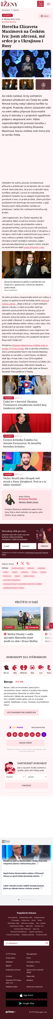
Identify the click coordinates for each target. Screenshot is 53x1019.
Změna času (25, 920)
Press (28, 958)
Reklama (9, 962)
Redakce (29, 980)
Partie (34, 920)
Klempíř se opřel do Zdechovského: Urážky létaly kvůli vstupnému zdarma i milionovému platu (25, 862)
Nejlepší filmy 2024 (25, 917)
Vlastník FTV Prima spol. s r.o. (13, 981)
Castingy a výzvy (33, 962)
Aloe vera (36, 929)
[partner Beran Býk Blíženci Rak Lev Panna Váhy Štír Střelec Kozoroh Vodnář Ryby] (37, 777)
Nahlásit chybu (11, 987)
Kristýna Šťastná (9, 22)
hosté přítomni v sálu (34, 247)
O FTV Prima (11, 954)
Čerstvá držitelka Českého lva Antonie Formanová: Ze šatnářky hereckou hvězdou (22, 443)
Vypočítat (26, 785)
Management (31, 954)
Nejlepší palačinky (28, 935)
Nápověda (30, 976)
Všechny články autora (28, 502)
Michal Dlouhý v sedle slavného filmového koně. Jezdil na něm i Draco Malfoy (21, 637)
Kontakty (30, 966)
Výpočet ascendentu (36, 932)
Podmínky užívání (13, 970)
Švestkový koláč (41, 935)
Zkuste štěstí (25, 743)
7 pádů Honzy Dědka (16, 926)
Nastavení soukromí (34, 987)
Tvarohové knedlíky (13, 935)
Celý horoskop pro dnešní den (21, 712)
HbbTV (8, 966)
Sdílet (43, 16)
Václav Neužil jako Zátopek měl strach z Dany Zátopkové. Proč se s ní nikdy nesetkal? (24, 481)
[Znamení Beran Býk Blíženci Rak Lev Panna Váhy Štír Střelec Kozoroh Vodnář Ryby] (28, 546)
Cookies (9, 976)
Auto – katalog (40, 923)
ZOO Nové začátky (27, 923)
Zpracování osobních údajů (34, 971)
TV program (15, 920)
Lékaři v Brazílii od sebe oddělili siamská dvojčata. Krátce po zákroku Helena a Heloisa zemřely (24, 887)
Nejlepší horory (39, 917)
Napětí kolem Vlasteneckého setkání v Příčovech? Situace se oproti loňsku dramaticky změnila (23, 874)
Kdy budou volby (13, 923)
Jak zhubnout (12, 917)
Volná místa (10, 958)
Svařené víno (39, 926)
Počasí (40, 920)
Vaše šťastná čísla (38, 727)
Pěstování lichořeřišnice (18, 932)
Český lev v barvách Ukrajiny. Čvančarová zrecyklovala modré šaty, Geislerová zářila (25, 405)
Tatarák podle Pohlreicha (22, 929)
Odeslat (44, 546)
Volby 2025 (29, 926)
